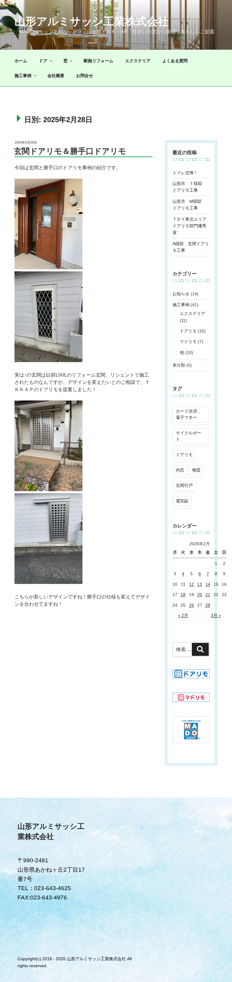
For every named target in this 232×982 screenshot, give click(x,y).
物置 (196, 470)
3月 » (216, 615)
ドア (43, 60)
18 (183, 594)
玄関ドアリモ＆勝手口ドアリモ (70, 151)
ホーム (20, 60)
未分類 (178, 365)
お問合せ (84, 75)
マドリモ (188, 341)
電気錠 (182, 500)
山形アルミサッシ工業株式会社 (91, 21)
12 (191, 584)
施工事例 (22, 75)
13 (199, 584)
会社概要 (55, 75)
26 (191, 605)
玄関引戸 (184, 485)
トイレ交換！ (185, 172)
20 (199, 594)
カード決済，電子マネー (188, 414)
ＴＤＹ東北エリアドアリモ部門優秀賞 (189, 226)
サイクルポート (188, 436)
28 (207, 605)
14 (207, 584)
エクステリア (137, 60)
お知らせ (180, 293)
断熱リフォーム (98, 60)
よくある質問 (175, 60)
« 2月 (183, 615)
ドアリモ (188, 331)
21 (207, 594)
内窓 (180, 470)
